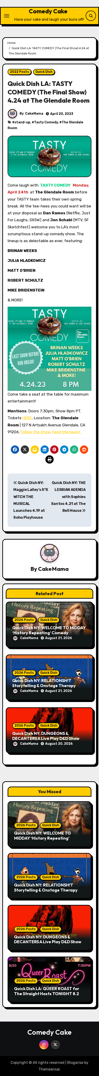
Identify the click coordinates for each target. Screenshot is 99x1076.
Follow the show (35, 432)
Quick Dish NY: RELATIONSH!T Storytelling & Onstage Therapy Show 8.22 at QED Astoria (44, 685)
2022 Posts (19, 72)
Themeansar (49, 1069)
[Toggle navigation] (6, 16)
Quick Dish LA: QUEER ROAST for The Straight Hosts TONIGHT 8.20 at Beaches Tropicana (48, 993)
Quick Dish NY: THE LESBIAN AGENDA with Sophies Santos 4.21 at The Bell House (68, 497)
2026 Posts (24, 620)
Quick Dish (43, 72)
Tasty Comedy (46, 122)
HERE (27, 418)
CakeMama (34, 114)
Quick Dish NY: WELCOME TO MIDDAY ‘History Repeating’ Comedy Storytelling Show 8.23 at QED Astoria (47, 840)
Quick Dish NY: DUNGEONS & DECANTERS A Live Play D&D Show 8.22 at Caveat (45, 738)
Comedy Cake (48, 11)
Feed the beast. (66, 432)
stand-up (22, 122)
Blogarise (75, 1062)
